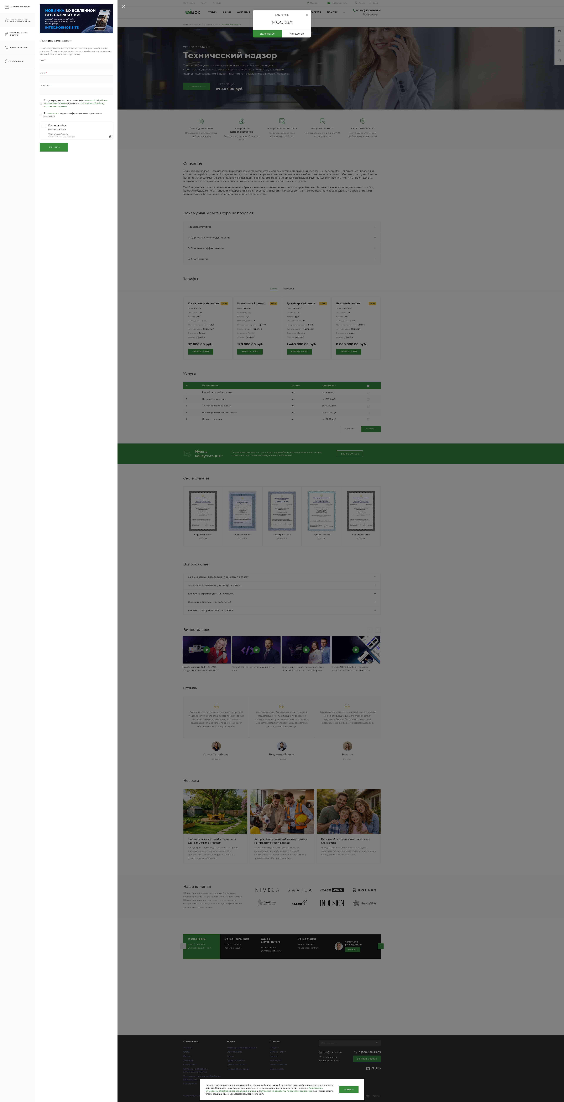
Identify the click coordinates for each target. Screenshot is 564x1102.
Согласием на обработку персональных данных (285, 1091)
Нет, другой (296, 33)
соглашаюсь (52, 113)
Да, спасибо (267, 33)
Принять (349, 1089)
